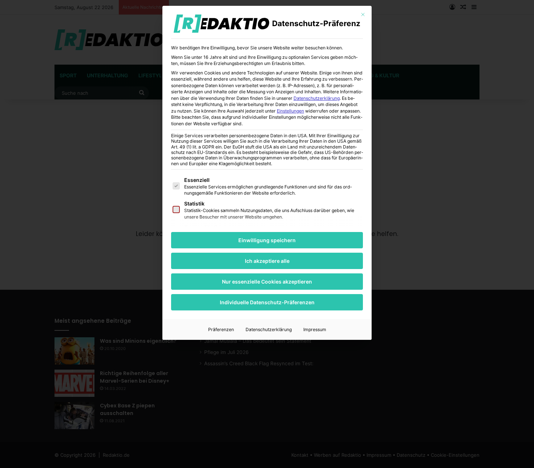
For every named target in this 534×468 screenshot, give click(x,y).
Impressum (314, 329)
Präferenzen (221, 329)
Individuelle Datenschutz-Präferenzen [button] (267, 302)
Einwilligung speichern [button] (267, 240)
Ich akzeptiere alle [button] (267, 261)
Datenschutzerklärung (317, 98)
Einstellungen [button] (290, 111)
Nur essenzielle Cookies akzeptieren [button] (267, 281)
